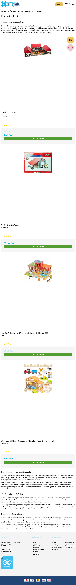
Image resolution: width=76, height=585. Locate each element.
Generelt (35, 544)
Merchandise (58, 547)
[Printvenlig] (74, 11)
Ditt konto (36, 555)
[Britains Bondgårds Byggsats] (38, 185)
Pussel (56, 549)
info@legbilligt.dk (6, 551)
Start (34, 542)
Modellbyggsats (70, 542)
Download (36, 551)
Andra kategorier (70, 546)
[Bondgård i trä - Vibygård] (38, 73)
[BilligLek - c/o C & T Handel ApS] (10, 4)
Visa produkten (38, 139)
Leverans (36, 547)
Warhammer (69, 544)
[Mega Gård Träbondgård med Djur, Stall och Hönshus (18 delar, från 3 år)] (38, 293)
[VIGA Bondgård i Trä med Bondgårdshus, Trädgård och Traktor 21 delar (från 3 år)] (38, 401)
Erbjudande (68, 547)
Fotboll (56, 546)
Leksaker (56, 544)
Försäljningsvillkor (38, 549)
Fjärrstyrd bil (37, 553)
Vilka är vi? (36, 546)
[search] (69, 4)
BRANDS (59, 4)
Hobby (56, 542)
